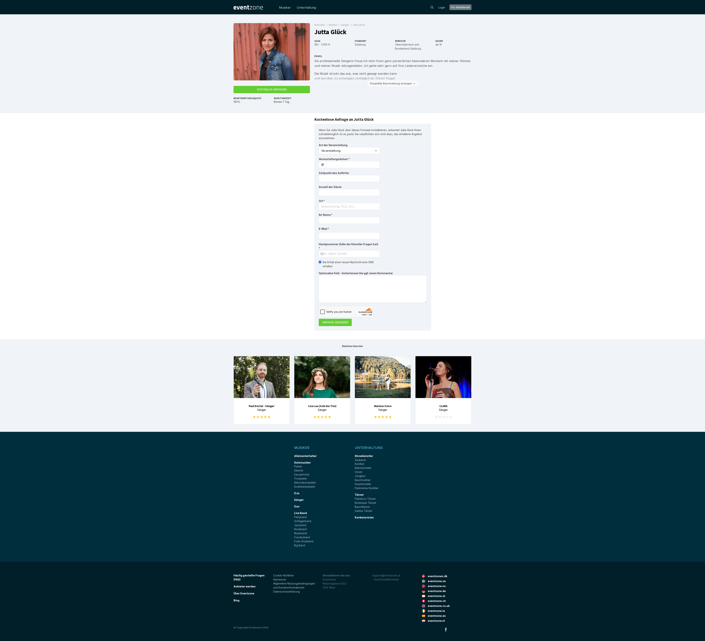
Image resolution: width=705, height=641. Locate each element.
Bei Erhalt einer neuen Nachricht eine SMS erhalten (348, 264)
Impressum (279, 579)
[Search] (432, 7)
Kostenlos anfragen (272, 89)
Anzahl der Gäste (330, 186)
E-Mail (324, 228)
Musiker (285, 7)
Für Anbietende (460, 7)
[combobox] (349, 206)
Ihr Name (325, 214)
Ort (322, 200)
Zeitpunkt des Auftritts (334, 173)
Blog (236, 600)
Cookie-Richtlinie (283, 575)
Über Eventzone (244, 593)
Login (441, 7)
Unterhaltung (306, 7)
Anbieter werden (245, 586)
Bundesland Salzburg (408, 48)
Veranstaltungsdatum (334, 159)
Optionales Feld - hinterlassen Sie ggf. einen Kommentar (356, 273)
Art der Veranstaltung (333, 145)
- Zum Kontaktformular (385, 579)
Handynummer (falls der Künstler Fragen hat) (348, 246)
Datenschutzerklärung (286, 591)
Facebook (446, 629)
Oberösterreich (404, 44)
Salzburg (360, 44)
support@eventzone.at (386, 575)
